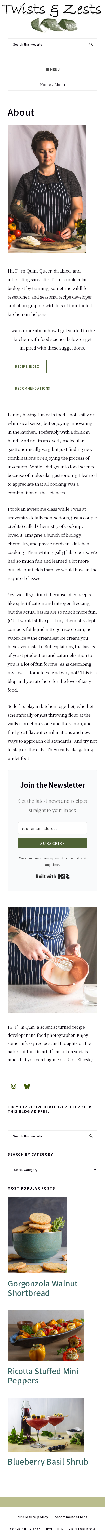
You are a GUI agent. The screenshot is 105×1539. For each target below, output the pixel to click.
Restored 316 (83, 1529)
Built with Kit (53, 876)
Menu (55, 69)
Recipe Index (27, 366)
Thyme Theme (55, 1529)
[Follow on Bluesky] (27, 1086)
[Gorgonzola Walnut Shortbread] (52, 1235)
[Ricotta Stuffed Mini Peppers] (52, 1335)
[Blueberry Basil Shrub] (52, 1425)
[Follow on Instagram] (13, 1086)
